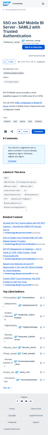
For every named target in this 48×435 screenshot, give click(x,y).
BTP (5, 199)
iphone (22, 121)
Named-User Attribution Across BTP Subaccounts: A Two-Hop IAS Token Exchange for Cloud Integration (23, 267)
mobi (30, 121)
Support (36, 422)
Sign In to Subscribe (33, 47)
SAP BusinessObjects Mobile (13, 73)
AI (24, 190)
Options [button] (23, 51)
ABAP (6, 178)
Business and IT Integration (20, 199)
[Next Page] (26, 211)
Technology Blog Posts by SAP (15, 10)
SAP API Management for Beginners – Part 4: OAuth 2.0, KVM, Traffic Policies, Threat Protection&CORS (22, 252)
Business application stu (12, 203)
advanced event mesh (11, 190)
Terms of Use (36, 409)
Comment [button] (38, 131)
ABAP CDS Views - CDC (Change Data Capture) (19, 182)
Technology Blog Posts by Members (21, 244)
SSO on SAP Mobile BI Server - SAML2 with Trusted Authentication (23, 29)
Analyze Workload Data (12, 195)
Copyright (12, 415)
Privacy (12, 409)
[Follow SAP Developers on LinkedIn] (31, 401)
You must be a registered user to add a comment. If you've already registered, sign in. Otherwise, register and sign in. (22, 152)
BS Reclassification (31, 195)
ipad (15, 121)
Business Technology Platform (14, 207)
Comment (12, 161)
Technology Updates (11, 82)
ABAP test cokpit (26, 186)
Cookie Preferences (12, 429)
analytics (7, 121)
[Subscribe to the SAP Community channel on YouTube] (26, 401)
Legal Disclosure (36, 415)
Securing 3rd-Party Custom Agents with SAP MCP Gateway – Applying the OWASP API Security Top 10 (24, 226)
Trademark (12, 422)
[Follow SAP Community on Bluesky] (22, 401)
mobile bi (38, 121)
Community (18, 4)
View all (6, 388)
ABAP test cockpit (10, 186)
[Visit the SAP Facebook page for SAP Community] (17, 401)
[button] (5, 62)
